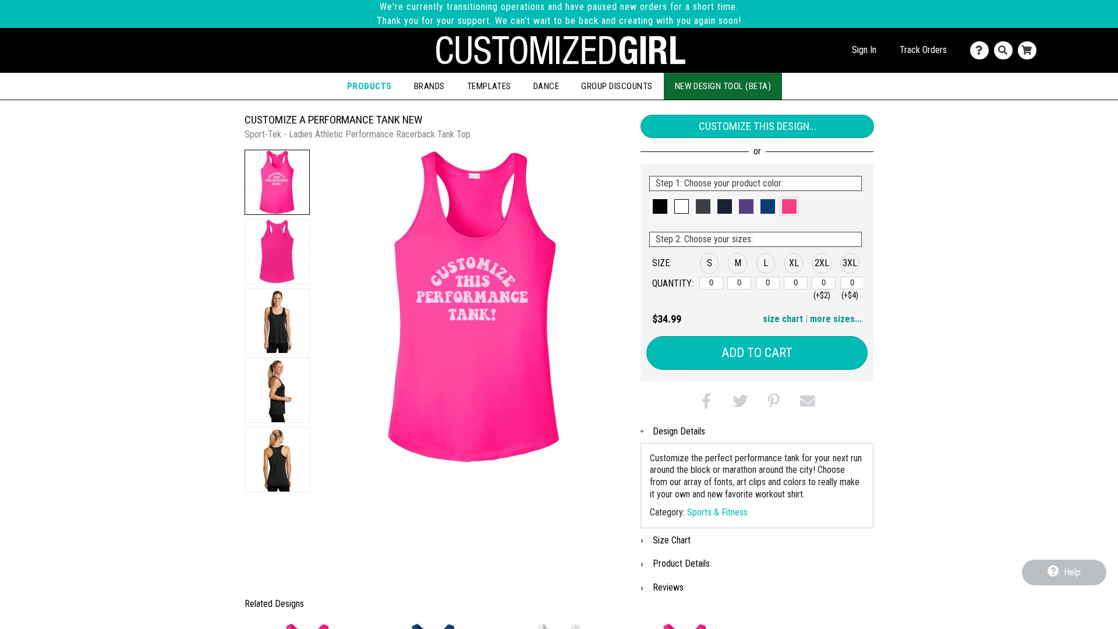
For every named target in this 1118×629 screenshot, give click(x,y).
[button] (277, 182)
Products (369, 86)
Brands (429, 86)
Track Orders (923, 49)
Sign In (864, 49)
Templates (489, 86)
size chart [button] (783, 318)
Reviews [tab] (668, 587)
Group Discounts (616, 86)
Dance (546, 86)
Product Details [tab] (681, 563)
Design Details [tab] (679, 431)
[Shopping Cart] (1030, 50)
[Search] (1006, 50)
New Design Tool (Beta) (723, 86)
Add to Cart (756, 352)
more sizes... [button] (836, 318)
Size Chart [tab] (672, 540)
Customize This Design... (757, 126)
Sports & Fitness (717, 512)
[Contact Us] (982, 50)
